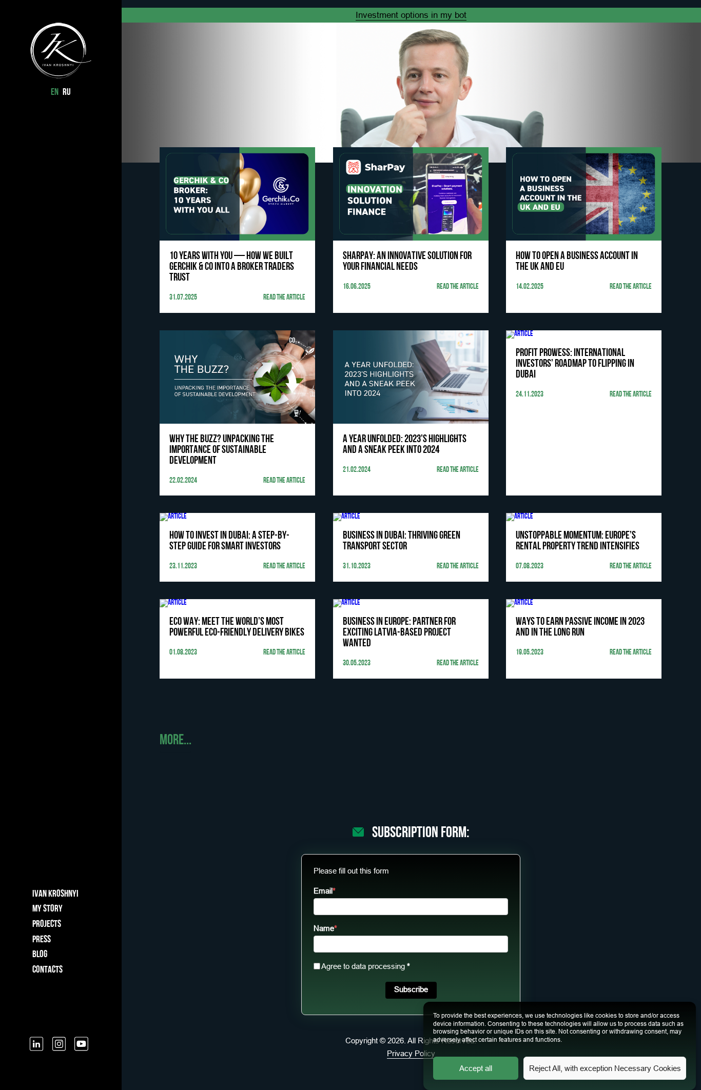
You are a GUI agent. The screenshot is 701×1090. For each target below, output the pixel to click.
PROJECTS (46, 924)
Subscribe (411, 989)
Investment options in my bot (411, 15)
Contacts (47, 970)
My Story (47, 909)
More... (175, 741)
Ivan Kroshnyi (55, 894)
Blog (39, 955)
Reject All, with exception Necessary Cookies (605, 1068)
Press (41, 940)
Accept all (475, 1068)
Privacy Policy (411, 1053)
